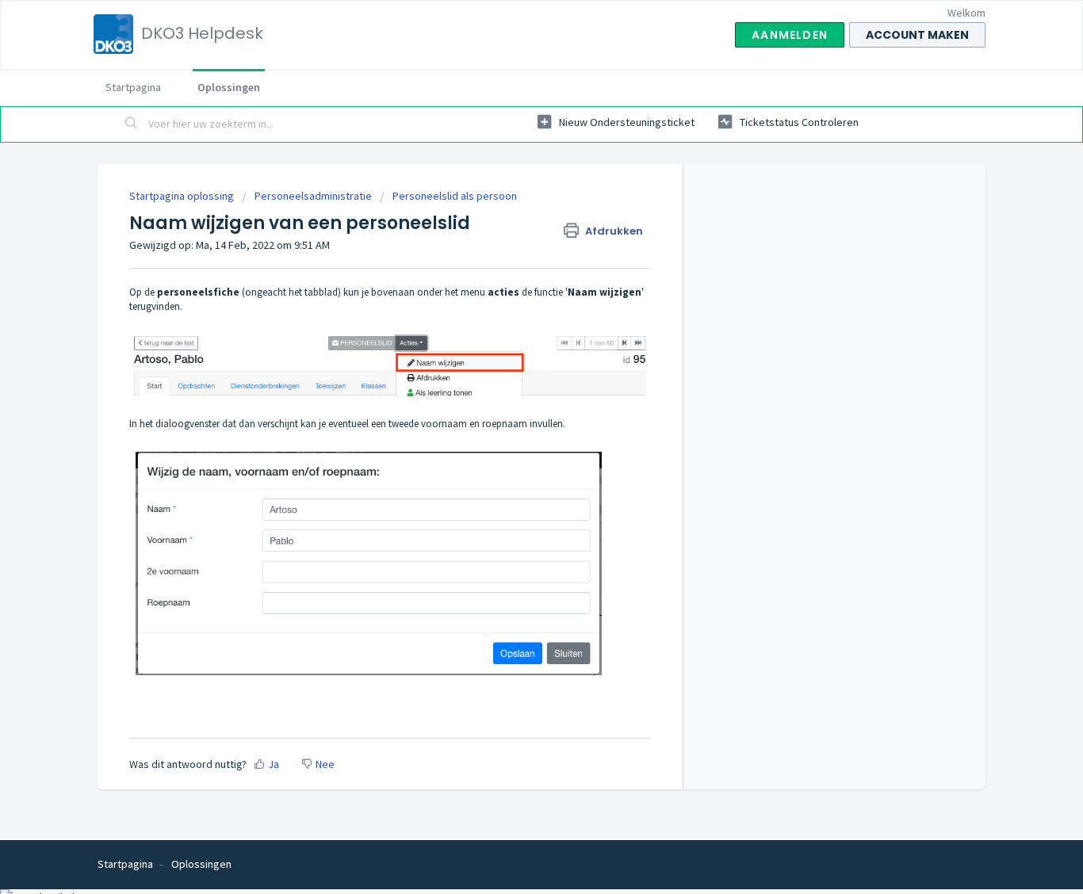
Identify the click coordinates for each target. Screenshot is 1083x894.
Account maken (917, 35)
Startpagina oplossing (182, 196)
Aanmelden (790, 35)
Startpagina (133, 87)
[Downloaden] (512, 239)
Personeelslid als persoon (454, 196)
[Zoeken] (131, 124)
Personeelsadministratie (313, 196)
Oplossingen (228, 87)
